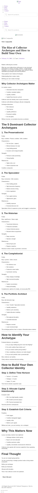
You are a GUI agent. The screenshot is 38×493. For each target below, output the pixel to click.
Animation (21, 58)
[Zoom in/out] (1, 490)
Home (6, 6)
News (6, 9)
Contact (6, 11)
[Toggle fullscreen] (3, 490)
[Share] (5, 490)
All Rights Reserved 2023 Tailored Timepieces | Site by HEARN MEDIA (17, 486)
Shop (5, 7)
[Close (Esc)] (6, 490)
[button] (19, 18)
